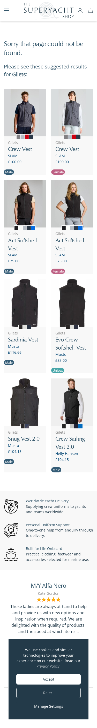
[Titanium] (19, 137)
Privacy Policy (47, 666)
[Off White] (21, 228)
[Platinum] (25, 327)
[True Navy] (29, 327)
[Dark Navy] (31, 137)
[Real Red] (27, 137)
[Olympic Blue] (33, 228)
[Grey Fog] (72, 426)
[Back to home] (48, 10)
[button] (6, 10)
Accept (48, 679)
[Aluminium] (23, 137)
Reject (48, 692)
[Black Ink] (16, 228)
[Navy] (76, 327)
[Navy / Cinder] (27, 426)
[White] (68, 426)
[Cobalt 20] (80, 426)
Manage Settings (48, 706)
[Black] (21, 327)
